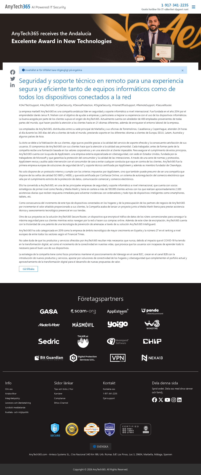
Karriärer (58, 393)
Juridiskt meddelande (15, 407)
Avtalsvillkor (10, 393)
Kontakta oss (109, 388)
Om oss (9, 388)
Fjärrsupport (109, 398)
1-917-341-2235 (174, 5)
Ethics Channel (61, 402)
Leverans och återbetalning (18, 402)
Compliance (59, 398)
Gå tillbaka (28, 268)
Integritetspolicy (12, 398)
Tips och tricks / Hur (63, 388)
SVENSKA (102, 446)
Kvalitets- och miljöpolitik (17, 412)
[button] (154, 400)
